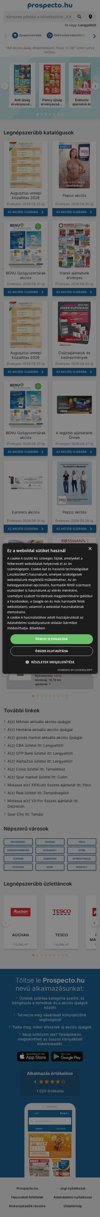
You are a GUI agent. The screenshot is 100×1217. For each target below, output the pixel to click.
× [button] (90, 548)
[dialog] (50, 608)
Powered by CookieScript (75, 670)
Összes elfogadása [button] (51, 639)
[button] (50, 662)
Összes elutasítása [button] (51, 651)
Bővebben (37, 628)
